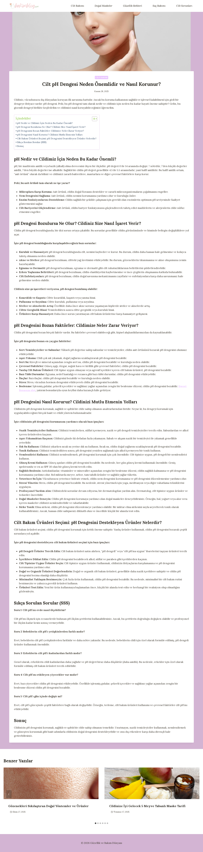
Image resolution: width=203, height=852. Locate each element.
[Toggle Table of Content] (93, 118)
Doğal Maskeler (103, 5)
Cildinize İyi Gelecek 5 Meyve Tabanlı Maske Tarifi (147, 806)
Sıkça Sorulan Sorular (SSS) (31, 142)
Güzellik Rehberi (132, 5)
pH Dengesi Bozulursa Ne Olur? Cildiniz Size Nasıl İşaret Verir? (51, 127)
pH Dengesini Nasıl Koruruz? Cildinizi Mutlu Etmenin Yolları (49, 134)
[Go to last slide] (9, 794)
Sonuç (20, 146)
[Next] (194, 794)
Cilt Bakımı (77, 5)
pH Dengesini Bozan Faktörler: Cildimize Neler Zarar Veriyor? (50, 130)
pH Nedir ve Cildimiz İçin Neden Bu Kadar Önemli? (45, 123)
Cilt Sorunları (184, 5)
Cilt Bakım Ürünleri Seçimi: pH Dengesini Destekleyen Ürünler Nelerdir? (56, 138)
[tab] (95, 823)
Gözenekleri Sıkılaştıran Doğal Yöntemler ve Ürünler (48, 806)
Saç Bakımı (159, 5)
